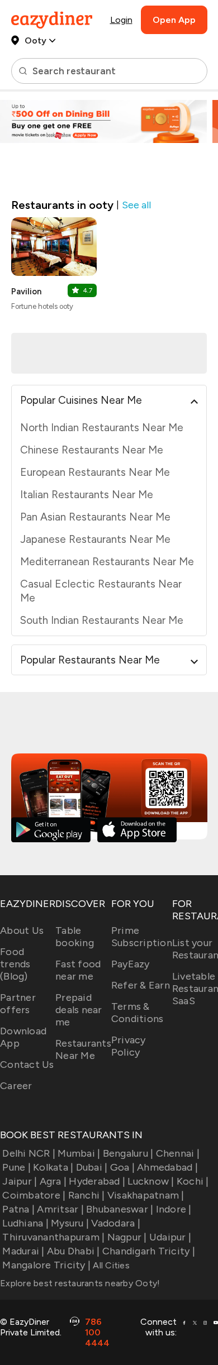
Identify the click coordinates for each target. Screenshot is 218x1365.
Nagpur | (126, 1237)
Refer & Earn (140, 985)
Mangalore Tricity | (46, 1265)
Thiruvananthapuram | (53, 1237)
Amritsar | (60, 1209)
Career (16, 1086)
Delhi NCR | (28, 1153)
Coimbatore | (33, 1195)
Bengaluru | (128, 1153)
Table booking (74, 936)
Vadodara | (115, 1223)
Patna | (18, 1209)
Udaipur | (170, 1237)
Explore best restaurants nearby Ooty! (80, 1283)
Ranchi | (86, 1195)
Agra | (53, 1181)
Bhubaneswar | (119, 1209)
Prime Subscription (141, 936)
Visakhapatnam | (145, 1195)
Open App (174, 20)
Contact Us (27, 1064)
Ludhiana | (25, 1223)
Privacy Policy (128, 1046)
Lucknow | (150, 1181)
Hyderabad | (97, 1181)
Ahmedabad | (167, 1167)
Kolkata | (53, 1167)
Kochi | (193, 1181)
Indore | (173, 1209)
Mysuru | (70, 1223)
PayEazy (130, 964)
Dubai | (91, 1167)
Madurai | (23, 1251)
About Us (22, 930)
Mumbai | (79, 1153)
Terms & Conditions (137, 1012)
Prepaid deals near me (78, 1009)
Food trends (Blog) (15, 964)
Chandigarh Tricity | (148, 1251)
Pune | (16, 1167)
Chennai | (178, 1153)
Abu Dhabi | (73, 1251)
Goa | (122, 1167)
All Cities (110, 1265)
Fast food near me (78, 970)
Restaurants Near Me (83, 1049)
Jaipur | (19, 1181)
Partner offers (18, 1003)
